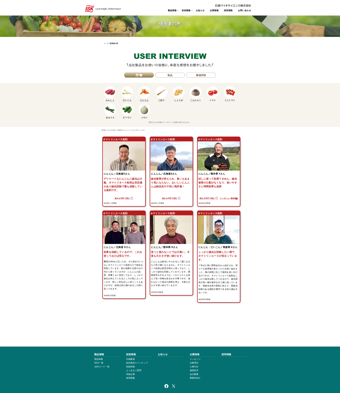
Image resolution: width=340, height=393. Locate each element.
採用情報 (228, 10)
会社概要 (194, 374)
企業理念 (194, 362)
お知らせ (200, 10)
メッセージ (195, 358)
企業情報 (214, 10)
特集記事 (130, 374)
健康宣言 (194, 370)
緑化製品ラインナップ (137, 362)
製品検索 (98, 358)
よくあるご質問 (133, 370)
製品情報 (99, 354)
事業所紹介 (195, 377)
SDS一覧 (98, 362)
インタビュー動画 (227, 198)
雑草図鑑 (130, 377)
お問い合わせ (244, 10)
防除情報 (130, 366)
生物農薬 (130, 358)
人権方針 (194, 366)
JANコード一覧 (101, 366)
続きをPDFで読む (122, 198)
